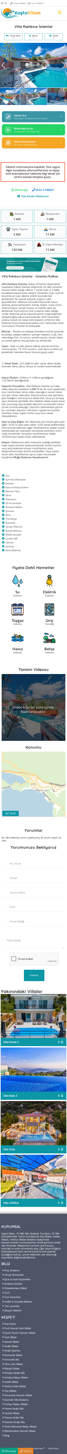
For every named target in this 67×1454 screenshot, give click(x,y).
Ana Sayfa (10, 1323)
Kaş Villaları (10, 1390)
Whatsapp (21, 190)
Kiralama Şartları (13, 1283)
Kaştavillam (38, 1448)
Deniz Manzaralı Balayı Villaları (20, 1426)
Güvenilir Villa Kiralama (16, 1399)
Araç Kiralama (11, 1270)
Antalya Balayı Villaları (16, 1377)
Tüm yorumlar (12, 1305)
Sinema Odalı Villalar (15, 1386)
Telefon (27, 1451)
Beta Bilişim (53, 1448)
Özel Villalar (10, 1337)
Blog (6, 1435)
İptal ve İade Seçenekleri (17, 1279)
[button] (63, 46)
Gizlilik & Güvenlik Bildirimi (18, 1301)
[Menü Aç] (60, 12)
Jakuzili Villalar (11, 1341)
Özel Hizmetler (12, 1296)
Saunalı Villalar (12, 1413)
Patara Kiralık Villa (14, 1417)
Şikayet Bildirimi (12, 1310)
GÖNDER (34, 975)
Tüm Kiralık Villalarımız (34, 196)
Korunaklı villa (11, 1359)
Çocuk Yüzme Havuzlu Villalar (20, 1332)
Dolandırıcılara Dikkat (15, 1288)
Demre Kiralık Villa (14, 1408)
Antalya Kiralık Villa (14, 1372)
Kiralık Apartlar (12, 1350)
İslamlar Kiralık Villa (14, 1422)
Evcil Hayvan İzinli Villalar (17, 1328)
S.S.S (7, 1292)
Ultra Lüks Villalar (13, 1363)
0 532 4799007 (19, 3)
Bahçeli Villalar (12, 1368)
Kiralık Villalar (11, 1346)
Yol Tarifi (10, 813)
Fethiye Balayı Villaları (16, 1404)
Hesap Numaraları (14, 1274)
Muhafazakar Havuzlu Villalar (20, 1430)
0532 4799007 (44, 190)
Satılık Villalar (11, 1381)
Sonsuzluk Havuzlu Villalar (18, 1395)
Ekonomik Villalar (13, 1355)
